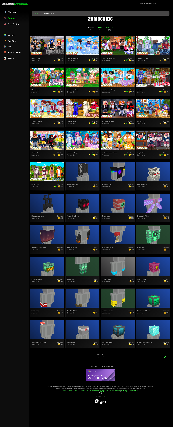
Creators (37, 13)
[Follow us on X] (99, 393)
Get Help (124, 391)
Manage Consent (79, 391)
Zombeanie (35, 60)
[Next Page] (163, 356)
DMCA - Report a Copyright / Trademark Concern (103, 391)
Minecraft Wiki (133, 391)
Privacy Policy (67, 391)
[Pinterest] (101, 393)
